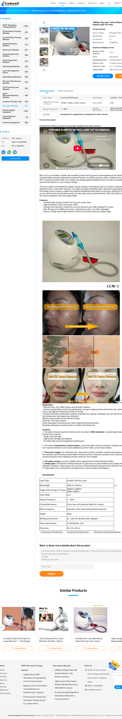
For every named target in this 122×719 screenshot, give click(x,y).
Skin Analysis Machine (15, 66)
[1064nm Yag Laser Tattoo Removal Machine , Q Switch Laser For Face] (70, 41)
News (2, 683)
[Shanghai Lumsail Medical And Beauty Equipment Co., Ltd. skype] (15, 152)
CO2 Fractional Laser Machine (15, 88)
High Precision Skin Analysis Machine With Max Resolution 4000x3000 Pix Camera (66, 684)
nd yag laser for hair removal (52, 532)
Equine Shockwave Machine (15, 45)
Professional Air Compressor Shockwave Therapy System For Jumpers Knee (34, 700)
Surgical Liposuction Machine (15, 55)
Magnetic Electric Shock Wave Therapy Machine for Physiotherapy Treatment (35, 689)
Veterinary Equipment (15, 122)
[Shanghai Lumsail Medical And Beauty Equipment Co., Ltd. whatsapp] (9, 152)
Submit (51, 573)
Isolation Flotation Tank (15, 102)
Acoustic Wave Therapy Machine (15, 38)
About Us (3, 680)
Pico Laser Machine (15, 106)
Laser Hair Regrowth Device (15, 72)
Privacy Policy (5, 693)
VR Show (3, 677)
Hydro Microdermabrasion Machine (15, 95)
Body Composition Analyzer (15, 61)
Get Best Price (103, 76)
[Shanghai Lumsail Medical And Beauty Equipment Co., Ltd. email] (3, 152)
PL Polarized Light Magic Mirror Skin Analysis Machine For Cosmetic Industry (67, 695)
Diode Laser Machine (15, 50)
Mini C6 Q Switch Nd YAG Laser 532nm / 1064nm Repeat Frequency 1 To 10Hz (53, 641)
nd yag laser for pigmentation (78, 532)
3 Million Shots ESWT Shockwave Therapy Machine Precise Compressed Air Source (34, 678)
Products (3, 673)
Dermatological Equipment (15, 111)
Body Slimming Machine (15, 77)
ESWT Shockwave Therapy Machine (15, 26)
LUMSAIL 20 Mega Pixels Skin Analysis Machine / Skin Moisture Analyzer (66, 673)
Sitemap (3, 687)
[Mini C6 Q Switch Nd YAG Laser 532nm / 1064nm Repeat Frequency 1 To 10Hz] (54, 618)
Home (2, 670)
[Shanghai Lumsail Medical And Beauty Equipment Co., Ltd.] (10, 3)
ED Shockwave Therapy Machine (15, 32)
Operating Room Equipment (15, 117)
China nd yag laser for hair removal (21, 715)
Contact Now (15, 158)
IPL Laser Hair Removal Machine (15, 82)
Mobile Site (4, 690)
